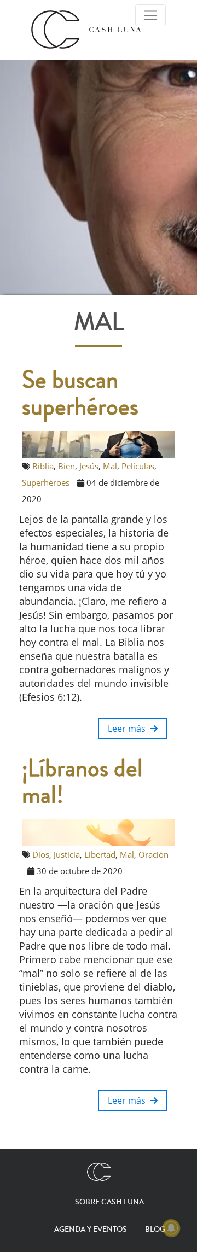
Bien (66, 466)
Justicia (67, 854)
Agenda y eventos (90, 1229)
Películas (137, 466)
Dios (40, 854)
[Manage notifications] (171, 1228)
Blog (155, 1229)
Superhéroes (45, 482)
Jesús (89, 466)
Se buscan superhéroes (80, 394)
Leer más (129, 729)
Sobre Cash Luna (109, 1202)
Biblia (43, 466)
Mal (110, 466)
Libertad (99, 854)
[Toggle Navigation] (150, 15)
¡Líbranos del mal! (82, 782)
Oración (153, 854)
